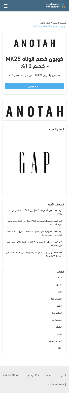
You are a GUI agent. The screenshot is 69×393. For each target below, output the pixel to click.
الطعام (59, 326)
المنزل (59, 291)
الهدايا (59, 333)
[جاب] (34, 162)
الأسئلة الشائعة (11, 375)
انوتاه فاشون (44, 22)
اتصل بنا (62, 375)
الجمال (59, 284)
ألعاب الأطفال (56, 298)
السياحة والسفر (55, 340)
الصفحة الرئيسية (59, 22)
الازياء (59, 277)
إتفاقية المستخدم (57, 383)
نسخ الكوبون (34, 86)
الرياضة (59, 305)
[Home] (56, 5)
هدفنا (49, 375)
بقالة (60, 348)
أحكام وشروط (32, 375)
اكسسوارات (57, 319)
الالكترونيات (57, 312)
